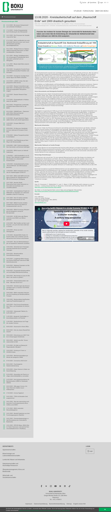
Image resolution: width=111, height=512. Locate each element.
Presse (71, 24)
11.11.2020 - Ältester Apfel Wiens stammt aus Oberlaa (17, 64)
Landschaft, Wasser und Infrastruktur (14, 459)
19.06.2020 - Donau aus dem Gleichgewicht (14, 230)
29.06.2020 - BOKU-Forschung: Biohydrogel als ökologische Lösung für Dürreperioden (17, 211)
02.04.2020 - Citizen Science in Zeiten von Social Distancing (18, 370)
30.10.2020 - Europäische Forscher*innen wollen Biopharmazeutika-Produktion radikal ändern (17, 70)
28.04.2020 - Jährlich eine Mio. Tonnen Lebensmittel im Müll (17, 341)
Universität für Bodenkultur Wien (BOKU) (50, 24)
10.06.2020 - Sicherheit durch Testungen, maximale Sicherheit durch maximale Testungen (17, 248)
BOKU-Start (37, 24)
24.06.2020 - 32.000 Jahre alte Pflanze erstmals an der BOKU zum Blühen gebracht (17, 218)
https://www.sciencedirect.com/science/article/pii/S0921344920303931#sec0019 (56, 191)
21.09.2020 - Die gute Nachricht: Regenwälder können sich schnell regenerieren (17, 119)
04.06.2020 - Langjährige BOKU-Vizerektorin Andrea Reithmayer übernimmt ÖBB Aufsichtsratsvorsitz (17, 260)
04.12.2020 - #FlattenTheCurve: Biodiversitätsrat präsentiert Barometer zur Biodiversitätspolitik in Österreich (17, 50)
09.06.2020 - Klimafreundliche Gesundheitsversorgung (14, 254)
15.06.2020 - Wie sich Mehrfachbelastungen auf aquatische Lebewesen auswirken (17, 242)
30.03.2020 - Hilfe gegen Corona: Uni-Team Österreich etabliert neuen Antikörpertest (16, 388)
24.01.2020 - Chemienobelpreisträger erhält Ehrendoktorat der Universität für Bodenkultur (17, 420)
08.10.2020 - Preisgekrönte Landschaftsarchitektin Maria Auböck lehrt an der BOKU (17, 106)
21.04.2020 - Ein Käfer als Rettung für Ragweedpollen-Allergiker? (16, 346)
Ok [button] (105, 509)
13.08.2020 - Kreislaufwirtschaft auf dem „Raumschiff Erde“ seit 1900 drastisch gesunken (17, 165)
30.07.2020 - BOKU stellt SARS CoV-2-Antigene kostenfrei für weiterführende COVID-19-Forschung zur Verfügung (18, 177)
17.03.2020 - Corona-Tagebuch (15, 393)
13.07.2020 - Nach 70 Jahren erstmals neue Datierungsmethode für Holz (17, 198)
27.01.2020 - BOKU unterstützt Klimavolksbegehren (14, 409)
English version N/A (79, 504)
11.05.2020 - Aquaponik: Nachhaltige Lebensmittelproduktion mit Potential (17, 317)
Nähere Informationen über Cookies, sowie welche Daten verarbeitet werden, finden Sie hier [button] (44, 510)
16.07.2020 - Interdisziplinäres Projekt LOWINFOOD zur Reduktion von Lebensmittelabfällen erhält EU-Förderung (18, 192)
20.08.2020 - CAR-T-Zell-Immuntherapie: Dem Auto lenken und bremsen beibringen (18, 146)
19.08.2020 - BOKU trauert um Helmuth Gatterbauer (17, 151)
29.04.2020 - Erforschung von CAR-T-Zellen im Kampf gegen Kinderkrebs (17, 335)
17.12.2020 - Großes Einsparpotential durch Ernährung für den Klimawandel (16, 31)
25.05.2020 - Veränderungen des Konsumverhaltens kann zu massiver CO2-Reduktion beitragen (18, 287)
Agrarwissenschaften (9, 449)
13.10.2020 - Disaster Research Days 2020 (16, 95)
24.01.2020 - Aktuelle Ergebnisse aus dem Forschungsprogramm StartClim (18, 414)
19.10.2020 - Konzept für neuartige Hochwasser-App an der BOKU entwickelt (17, 76)
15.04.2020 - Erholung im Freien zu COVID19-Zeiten (16, 351)
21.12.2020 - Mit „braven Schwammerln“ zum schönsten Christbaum (17, 25)
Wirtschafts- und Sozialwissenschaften (9, 476)
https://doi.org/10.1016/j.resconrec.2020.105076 (48, 187)
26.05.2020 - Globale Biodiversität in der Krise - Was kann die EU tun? (17, 281)
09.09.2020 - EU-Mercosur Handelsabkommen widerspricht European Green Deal (17, 130)
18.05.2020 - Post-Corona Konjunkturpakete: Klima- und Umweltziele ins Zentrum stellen (17, 306)
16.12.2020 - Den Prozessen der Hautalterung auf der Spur (18, 36)
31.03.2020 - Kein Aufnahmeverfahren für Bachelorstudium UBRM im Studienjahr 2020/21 (17, 381)
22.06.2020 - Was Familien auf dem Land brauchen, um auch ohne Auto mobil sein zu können (17, 224)
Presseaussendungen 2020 (10, 21)
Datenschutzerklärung (40, 504)
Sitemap (69, 504)
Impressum (28, 504)
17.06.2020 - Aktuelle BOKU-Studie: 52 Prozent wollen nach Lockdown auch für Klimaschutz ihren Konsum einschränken (17, 236)
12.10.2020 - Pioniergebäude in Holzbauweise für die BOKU (17, 100)
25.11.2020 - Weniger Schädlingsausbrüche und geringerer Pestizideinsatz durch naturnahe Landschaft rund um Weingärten (17, 58)
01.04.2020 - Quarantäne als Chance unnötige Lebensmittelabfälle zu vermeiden (17, 375)
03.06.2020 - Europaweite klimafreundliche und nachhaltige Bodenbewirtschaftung (18, 271)
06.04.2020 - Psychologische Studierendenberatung (14, 364)
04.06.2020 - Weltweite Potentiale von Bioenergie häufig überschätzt (18, 266)
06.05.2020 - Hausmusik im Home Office (17, 326)
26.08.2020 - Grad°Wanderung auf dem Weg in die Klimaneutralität (17, 141)
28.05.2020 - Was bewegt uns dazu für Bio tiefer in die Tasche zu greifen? (18, 276)
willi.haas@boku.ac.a (40, 202)
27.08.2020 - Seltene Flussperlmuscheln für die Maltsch (17, 135)
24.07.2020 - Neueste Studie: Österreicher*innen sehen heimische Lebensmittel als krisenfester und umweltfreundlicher (17, 185)
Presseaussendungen (10, 17)
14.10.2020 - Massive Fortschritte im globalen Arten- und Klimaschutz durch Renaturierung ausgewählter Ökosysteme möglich (18, 88)
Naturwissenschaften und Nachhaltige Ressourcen (10, 464)
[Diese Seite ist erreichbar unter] (97, 27)
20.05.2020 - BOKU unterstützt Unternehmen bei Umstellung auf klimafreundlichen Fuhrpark (17, 294)
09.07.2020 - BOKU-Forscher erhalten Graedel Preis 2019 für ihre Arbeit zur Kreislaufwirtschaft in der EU (16, 204)
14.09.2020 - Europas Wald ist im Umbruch (15, 124)
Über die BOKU (65, 24)
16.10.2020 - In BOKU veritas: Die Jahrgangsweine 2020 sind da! (17, 81)
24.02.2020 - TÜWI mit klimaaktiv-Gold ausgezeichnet (17, 397)
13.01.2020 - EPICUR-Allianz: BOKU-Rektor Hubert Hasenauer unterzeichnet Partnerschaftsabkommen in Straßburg (17, 427)
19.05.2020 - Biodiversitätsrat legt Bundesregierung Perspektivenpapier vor (18, 300)
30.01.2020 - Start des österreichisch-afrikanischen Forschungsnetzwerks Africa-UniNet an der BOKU (17, 403)
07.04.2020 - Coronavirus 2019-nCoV (16, 360)
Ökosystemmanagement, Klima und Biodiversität (13, 470)
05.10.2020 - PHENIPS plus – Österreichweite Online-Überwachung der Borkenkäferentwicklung (17, 113)
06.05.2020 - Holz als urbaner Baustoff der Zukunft (18, 330)
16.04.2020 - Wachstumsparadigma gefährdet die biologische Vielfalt (17, 356)
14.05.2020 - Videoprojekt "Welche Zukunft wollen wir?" (17, 312)
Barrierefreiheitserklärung (57, 504)
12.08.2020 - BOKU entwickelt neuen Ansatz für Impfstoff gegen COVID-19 (17, 171)
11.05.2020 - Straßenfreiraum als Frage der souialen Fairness (17, 322)
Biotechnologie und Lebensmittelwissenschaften (11, 454)
